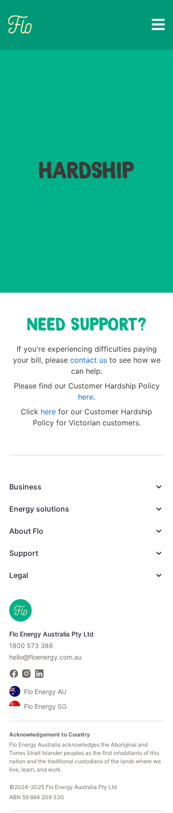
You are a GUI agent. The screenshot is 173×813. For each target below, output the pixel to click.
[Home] (20, 24)
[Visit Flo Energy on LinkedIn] (39, 673)
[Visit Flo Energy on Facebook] (13, 673)
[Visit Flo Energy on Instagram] (26, 673)
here (85, 396)
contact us (88, 360)
